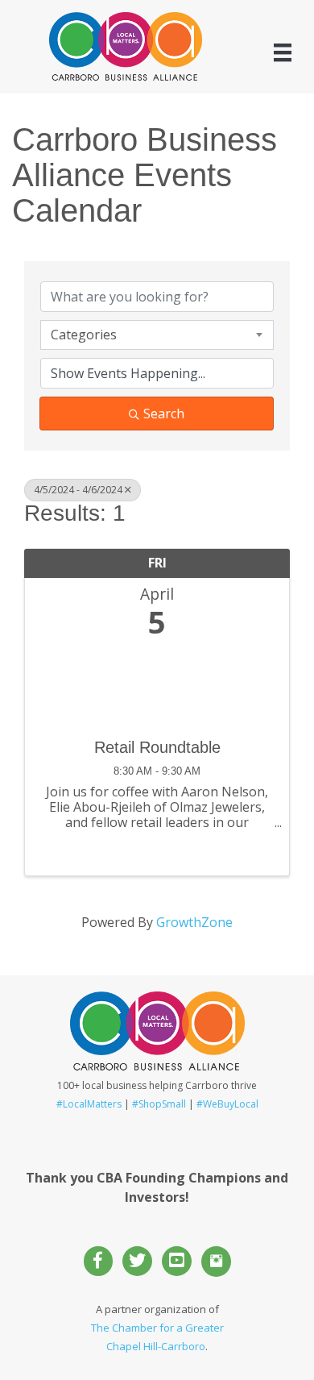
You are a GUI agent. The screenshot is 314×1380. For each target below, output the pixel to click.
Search (163, 413)
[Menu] (283, 52)
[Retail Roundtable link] (157, 684)
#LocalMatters (89, 1104)
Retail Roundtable (157, 747)
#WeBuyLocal (227, 1104)
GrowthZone (194, 922)
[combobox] (157, 334)
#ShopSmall (159, 1104)
